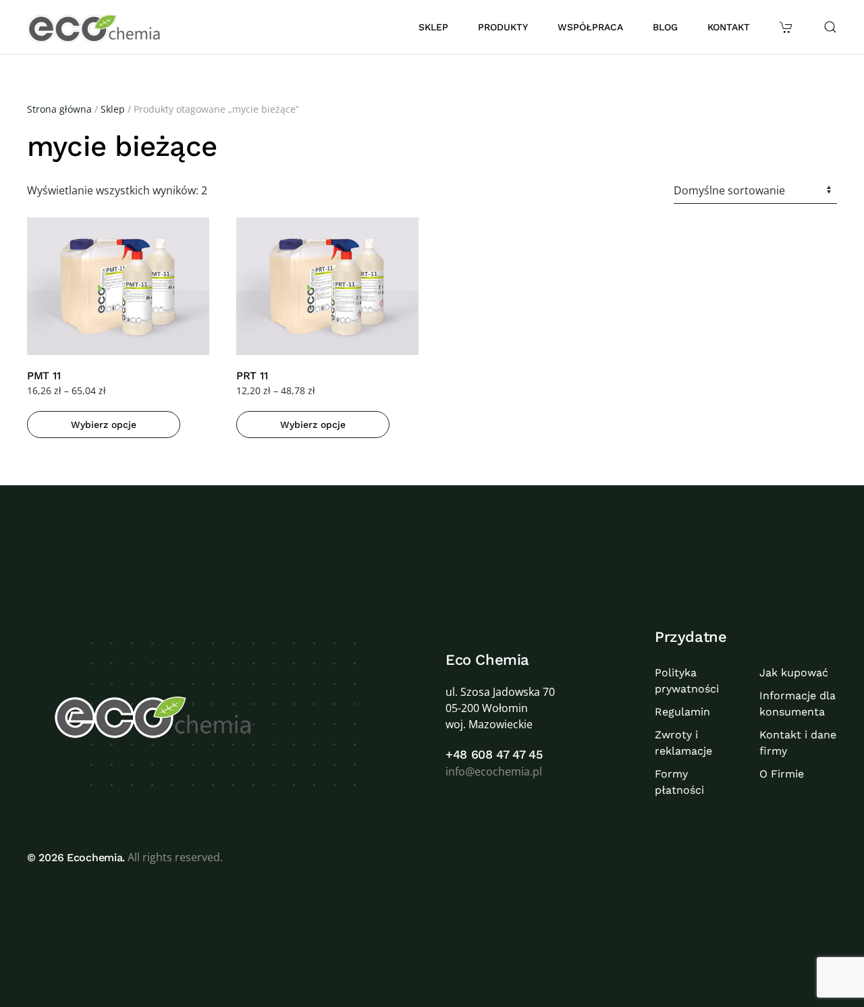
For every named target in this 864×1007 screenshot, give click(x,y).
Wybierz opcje (103, 424)
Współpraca (590, 27)
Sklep (433, 27)
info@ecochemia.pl (494, 771)
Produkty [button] (503, 27)
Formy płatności (679, 781)
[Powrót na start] (95, 27)
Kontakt (728, 27)
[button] (787, 27)
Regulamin (682, 711)
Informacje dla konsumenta (797, 703)
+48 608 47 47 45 (494, 754)
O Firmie (781, 773)
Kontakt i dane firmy (797, 742)
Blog (665, 27)
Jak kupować (793, 672)
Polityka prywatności (687, 680)
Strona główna (59, 109)
